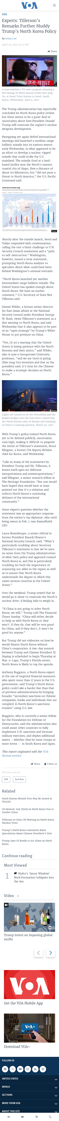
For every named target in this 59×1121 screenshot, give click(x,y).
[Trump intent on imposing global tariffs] (29, 917)
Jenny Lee (11, 38)
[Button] (52, 51)
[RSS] (35, 1069)
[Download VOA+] (29, 1028)
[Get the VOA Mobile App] (29, 984)
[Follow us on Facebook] (5, 1069)
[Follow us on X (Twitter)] (13, 1069)
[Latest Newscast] (9, 1117)
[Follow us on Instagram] (28, 1069)
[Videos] (23, 1117)
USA (4, 14)
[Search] (50, 1117)
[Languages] (36, 1117)
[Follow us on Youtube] (20, 1069)
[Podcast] (43, 1069)
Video (9, 896)
